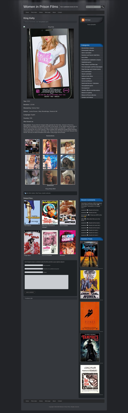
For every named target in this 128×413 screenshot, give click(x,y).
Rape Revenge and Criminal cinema (91, 69)
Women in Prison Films (41, 7)
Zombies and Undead (87, 97)
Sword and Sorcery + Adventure (90, 83)
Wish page (47, 12)
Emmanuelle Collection (88, 50)
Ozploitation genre (86, 62)
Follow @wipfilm (91, 24)
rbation (33, 193)
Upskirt (44, 193)
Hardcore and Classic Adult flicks (91, 55)
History (41, 12)
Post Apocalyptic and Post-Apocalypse (92, 67)
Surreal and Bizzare (87, 81)
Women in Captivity (87, 92)
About (54, 12)
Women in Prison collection (89, 95)
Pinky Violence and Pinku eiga (90, 64)
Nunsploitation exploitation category (91, 60)
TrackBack (28, 298)
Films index (34, 12)
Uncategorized (85, 88)
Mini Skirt (28, 193)
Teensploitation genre (43, 21)
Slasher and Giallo (86, 74)
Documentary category (88, 48)
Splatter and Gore (86, 78)
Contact (60, 12)
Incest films (85, 57)
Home (27, 12)
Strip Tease (38, 193)
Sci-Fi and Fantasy (86, 71)
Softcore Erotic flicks (87, 76)
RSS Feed (87, 20)
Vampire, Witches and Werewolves (91, 90)
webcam (48, 193)
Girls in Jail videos (86, 52)
